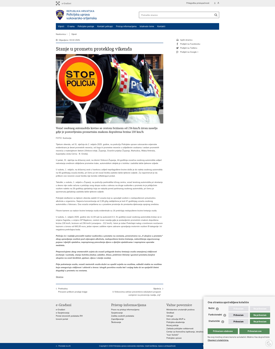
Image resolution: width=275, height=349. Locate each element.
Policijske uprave (174, 338)
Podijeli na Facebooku (190, 44)
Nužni (211, 308)
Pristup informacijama (126, 26)
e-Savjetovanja (62, 313)
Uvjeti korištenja (151, 346)
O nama (70, 26)
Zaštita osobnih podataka (122, 316)
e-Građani (60, 309)
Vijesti (61, 26)
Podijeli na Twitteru (188, 48)
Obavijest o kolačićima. (218, 340)
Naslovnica (61, 34)
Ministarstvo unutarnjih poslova (180, 309)
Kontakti (161, 26)
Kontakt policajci (105, 26)
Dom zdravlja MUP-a (175, 319)
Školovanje (116, 322)
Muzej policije (172, 325)
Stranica (59, 277)
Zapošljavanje (117, 319)
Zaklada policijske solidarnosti (179, 328)
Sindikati (170, 313)
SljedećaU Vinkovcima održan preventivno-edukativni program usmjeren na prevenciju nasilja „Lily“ (136, 291)
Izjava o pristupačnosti (166, 346)
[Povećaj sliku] (109, 89)
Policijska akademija (175, 322)
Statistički (214, 321)
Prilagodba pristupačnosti (197, 3)
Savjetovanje (117, 313)
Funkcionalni (215, 314)
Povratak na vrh (64, 346)
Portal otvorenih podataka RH (69, 316)
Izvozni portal (62, 319)
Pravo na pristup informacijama (125, 309)
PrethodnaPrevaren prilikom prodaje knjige (72, 290)
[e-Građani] (68, 3)
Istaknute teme (147, 26)
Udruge (169, 316)
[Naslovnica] (97, 15)
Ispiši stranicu (186, 40)
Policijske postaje (86, 26)
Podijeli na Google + (189, 52)
